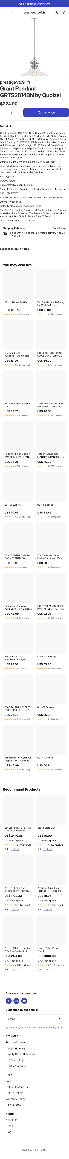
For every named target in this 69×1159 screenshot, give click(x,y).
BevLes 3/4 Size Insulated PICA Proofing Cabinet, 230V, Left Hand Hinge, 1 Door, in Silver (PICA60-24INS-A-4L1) (17, 950)
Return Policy (14, 1093)
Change (61, 228)
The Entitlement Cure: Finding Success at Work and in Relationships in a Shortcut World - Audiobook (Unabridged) (49, 557)
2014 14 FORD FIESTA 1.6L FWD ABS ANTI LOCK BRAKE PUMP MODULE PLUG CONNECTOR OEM (18, 557)
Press (9, 1126)
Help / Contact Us (17, 1087)
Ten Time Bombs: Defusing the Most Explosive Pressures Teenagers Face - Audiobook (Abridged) (50, 304)
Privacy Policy (55, 1027)
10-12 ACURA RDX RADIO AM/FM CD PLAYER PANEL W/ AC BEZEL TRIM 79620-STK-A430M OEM (18, 456)
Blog (8, 1132)
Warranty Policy (15, 1099)
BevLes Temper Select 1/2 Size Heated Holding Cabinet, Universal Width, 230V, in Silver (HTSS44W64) (18, 829)
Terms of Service (16, 1042)
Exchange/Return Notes (14, 248)
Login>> (15, 849)
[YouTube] (24, 1001)
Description (7, 126)
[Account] (57, 12)
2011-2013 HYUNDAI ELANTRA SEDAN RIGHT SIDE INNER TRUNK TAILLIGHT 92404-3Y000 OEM (50, 456)
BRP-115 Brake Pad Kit (16, 302)
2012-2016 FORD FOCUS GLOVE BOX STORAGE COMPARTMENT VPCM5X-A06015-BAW (49, 355)
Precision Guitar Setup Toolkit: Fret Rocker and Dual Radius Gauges (49, 890)
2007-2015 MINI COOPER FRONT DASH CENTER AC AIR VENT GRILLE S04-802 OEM (18, 709)
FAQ (8, 1081)
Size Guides (13, 1105)
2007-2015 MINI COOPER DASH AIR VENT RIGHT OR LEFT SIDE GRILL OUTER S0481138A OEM (50, 608)
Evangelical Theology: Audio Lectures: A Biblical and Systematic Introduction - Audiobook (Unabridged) (17, 608)
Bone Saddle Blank (47, 828)
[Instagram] (16, 1001)
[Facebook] (9, 1001)
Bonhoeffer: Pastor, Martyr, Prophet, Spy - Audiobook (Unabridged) (18, 759)
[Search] (12, 12)
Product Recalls (16, 1066)
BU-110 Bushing (45, 504)
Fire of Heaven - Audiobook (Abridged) (15, 658)
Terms (40, 1027)
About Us (11, 1120)
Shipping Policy (15, 1048)
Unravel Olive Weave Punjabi (48, 949)
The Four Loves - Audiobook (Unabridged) (17, 354)
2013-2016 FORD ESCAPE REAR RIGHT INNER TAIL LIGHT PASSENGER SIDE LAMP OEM (50, 405)
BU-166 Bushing (13, 504)
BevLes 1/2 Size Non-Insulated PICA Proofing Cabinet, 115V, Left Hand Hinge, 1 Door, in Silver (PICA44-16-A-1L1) (16, 890)
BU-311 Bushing (45, 757)
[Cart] (65, 12)
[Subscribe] (58, 1019)
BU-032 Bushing (45, 707)
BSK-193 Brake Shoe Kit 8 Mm (17, 405)
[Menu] (4, 13)
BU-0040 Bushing (46, 656)
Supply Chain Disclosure (21, 1054)
